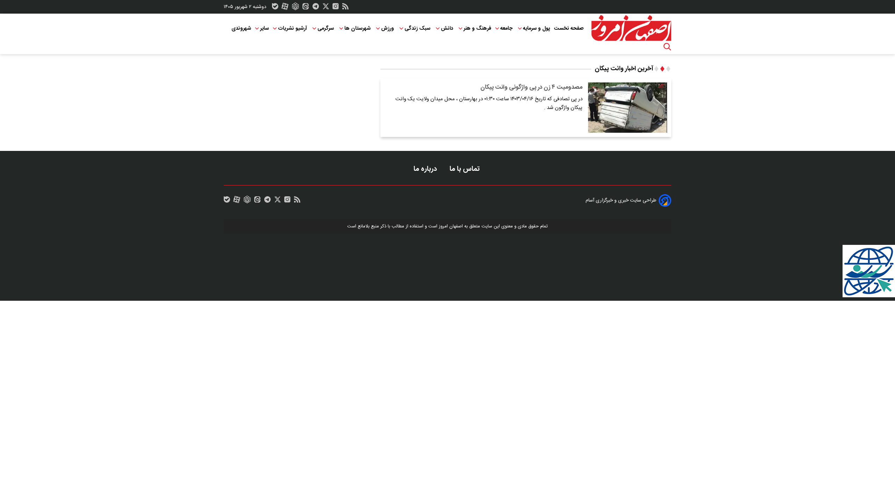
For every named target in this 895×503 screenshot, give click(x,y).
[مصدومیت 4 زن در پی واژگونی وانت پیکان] (627, 107)
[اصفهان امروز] (631, 28)
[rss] (345, 8)
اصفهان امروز (451, 226)
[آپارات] (284, 8)
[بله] (275, 8)
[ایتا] (305, 8)
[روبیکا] (295, 8)
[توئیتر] (326, 8)
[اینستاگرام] (335, 8)
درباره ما (426, 169)
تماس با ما (465, 169)
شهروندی (241, 28)
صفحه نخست (568, 28)
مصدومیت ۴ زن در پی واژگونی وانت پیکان (531, 87)
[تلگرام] (316, 8)
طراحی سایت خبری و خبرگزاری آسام (621, 200)
